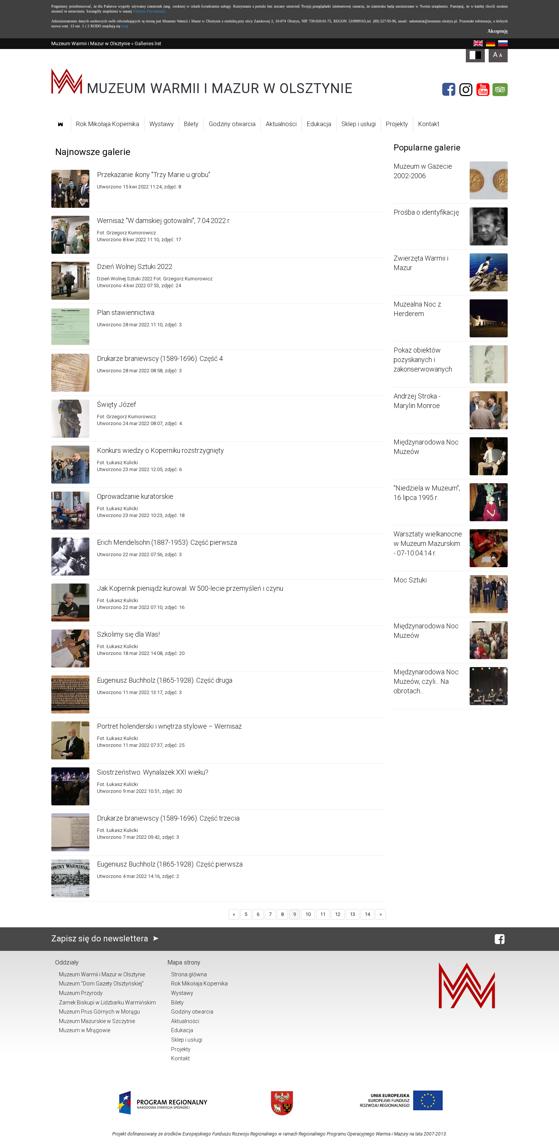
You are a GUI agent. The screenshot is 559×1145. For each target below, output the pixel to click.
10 (308, 914)
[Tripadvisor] (500, 89)
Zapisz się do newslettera (100, 938)
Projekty (397, 124)
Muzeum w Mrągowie (84, 1030)
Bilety (191, 124)
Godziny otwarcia (232, 124)
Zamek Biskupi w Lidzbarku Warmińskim (107, 1003)
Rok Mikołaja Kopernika (107, 124)
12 (337, 914)
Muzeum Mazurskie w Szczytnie (97, 1021)
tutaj (124, 26)
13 (352, 914)
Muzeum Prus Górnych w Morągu (99, 1012)
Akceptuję (498, 31)
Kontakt (428, 124)
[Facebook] (448, 89)
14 (367, 914)
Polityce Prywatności (149, 11)
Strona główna (189, 974)
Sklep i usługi (358, 124)
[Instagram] (465, 89)
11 (323, 914)
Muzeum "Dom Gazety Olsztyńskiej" (101, 984)
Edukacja (319, 124)
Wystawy (161, 124)
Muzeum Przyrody (81, 993)
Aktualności (281, 124)
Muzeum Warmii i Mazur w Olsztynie (90, 43)
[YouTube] (483, 89)
